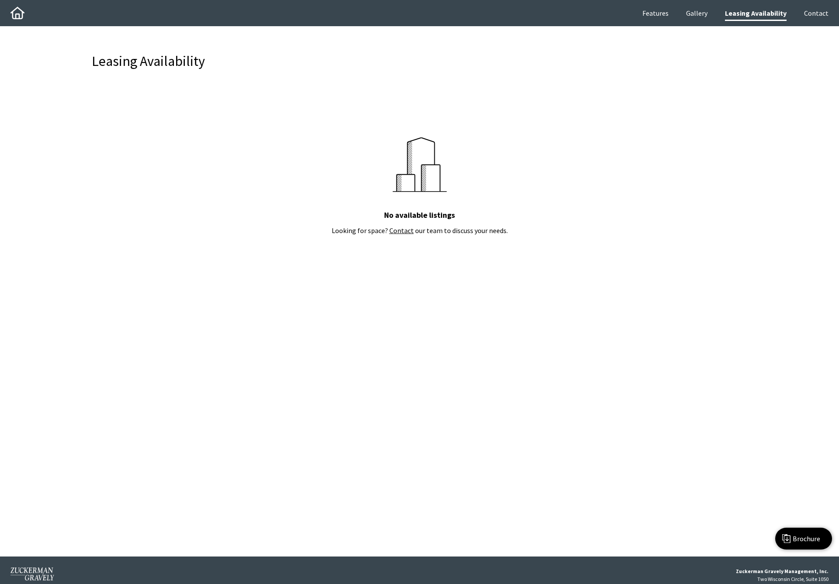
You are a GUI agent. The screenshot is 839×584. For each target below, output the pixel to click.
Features (655, 13)
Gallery (696, 13)
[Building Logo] (17, 13)
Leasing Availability (756, 13)
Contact (816, 13)
